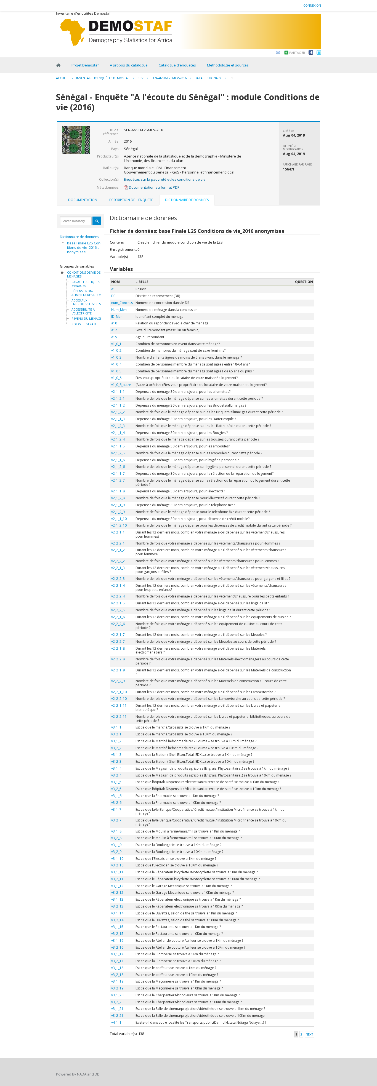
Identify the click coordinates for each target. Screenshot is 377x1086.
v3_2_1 (116, 734)
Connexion (312, 5)
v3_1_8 (116, 831)
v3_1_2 (116, 741)
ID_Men (117, 316)
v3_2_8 (116, 838)
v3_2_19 (117, 988)
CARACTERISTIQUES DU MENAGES (88, 283)
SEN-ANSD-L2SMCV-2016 (169, 78)
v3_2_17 (117, 961)
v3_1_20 (117, 995)
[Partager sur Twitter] (319, 53)
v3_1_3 (116, 754)
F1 (231, 78)
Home (58, 65)
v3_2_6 (116, 802)
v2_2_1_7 (118, 634)
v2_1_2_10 (119, 525)
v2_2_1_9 (118, 670)
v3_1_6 (116, 795)
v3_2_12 (117, 892)
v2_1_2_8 (118, 498)
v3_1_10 (117, 858)
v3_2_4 (116, 775)
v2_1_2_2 (118, 412)
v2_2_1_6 (118, 617)
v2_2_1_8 (118, 648)
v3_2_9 (116, 851)
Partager (297, 52)
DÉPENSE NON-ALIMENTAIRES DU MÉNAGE (91, 293)
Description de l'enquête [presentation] (131, 200)
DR (113, 295)
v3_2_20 (117, 1002)
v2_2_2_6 (118, 623)
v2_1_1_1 (118, 391)
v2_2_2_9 (118, 681)
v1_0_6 (116, 377)
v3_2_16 (117, 947)
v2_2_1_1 (118, 532)
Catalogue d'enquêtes (177, 65)
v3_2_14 (117, 920)
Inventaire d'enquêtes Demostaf (102, 78)
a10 (114, 323)
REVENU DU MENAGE (86, 319)
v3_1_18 (117, 967)
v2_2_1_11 (119, 705)
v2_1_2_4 (118, 439)
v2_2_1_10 (119, 692)
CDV (140, 78)
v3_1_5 (116, 782)
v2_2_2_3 (118, 578)
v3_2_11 (117, 879)
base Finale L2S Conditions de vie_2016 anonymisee (85, 247)
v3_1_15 (117, 926)
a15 (114, 337)
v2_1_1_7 (118, 473)
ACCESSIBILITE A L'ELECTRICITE (83, 311)
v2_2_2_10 (119, 698)
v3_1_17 (117, 954)
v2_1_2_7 (118, 480)
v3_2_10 (117, 865)
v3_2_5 (116, 788)
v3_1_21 (117, 1008)
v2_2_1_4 (118, 585)
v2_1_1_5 (118, 446)
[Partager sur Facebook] (311, 53)
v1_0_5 (116, 371)
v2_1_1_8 (118, 491)
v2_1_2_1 (118, 398)
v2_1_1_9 (118, 505)
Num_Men (119, 309)
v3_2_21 (117, 1015)
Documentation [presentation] (82, 200)
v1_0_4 (116, 364)
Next (309, 1034)
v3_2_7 (116, 820)
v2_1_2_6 (118, 466)
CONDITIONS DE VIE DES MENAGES (84, 274)
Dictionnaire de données (79, 236)
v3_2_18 (117, 974)
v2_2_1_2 (118, 550)
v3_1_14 (117, 913)
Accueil (62, 78)
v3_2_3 (116, 761)
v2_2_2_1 (118, 543)
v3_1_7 (116, 809)
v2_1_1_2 (118, 405)
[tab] (82, 200)
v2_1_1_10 (119, 518)
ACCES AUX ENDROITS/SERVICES (86, 302)
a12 (114, 330)
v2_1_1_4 (118, 432)
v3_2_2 (116, 748)
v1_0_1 (116, 343)
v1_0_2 (116, 350)
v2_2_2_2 (118, 561)
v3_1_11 (117, 872)
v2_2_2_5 (118, 610)
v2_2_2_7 (118, 641)
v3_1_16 (117, 940)
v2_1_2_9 (118, 511)
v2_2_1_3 (118, 567)
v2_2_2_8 (118, 659)
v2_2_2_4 (118, 596)
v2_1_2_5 (118, 453)
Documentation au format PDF (153, 187)
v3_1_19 (117, 981)
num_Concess (122, 302)
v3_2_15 (117, 933)
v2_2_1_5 (118, 603)
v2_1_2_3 (118, 425)
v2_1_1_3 (118, 419)
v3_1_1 (116, 727)
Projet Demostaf (85, 65)
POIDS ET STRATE (84, 324)
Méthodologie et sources (228, 65)
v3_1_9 (116, 844)
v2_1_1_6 (118, 460)
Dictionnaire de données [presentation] (187, 200)
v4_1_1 (116, 1022)
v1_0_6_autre (121, 384)
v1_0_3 (116, 357)
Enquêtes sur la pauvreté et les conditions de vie (165, 179)
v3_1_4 (116, 768)
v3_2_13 (117, 906)
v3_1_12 (117, 886)
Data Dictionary (208, 78)
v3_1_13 (117, 899)
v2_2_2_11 (119, 716)
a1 (113, 289)
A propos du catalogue (129, 65)
